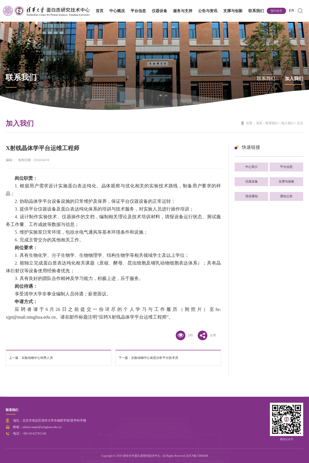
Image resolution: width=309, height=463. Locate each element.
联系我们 (256, 11)
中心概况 (117, 11)
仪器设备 (159, 11)
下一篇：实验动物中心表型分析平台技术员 (148, 358)
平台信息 (138, 11)
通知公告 (286, 196)
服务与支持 (182, 11)
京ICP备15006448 (197, 455)
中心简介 (251, 167)
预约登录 (276, 11)
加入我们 (294, 78)
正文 (300, 123)
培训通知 (251, 196)
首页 (100, 11)
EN (291, 10)
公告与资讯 (208, 11)
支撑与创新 (233, 11)
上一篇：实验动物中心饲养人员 (31, 358)
